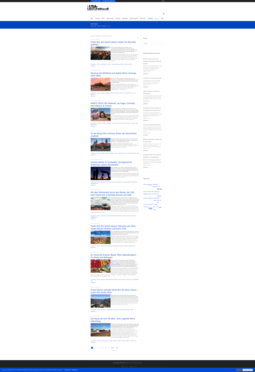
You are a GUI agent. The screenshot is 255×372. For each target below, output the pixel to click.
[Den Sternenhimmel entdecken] (101, 173)
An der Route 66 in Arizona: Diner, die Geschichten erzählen (114, 134)
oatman (123, 340)
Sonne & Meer (125, 18)
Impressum (130, 362)
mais (131, 279)
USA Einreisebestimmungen (108, 1)
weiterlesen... (146, 73)
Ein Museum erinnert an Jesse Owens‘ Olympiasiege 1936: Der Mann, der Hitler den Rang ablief (152, 61)
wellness (103, 93)
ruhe (124, 93)
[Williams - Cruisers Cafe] (101, 144)
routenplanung (94, 217)
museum (159, 196)
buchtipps (109, 123)
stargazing (125, 182)
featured (93, 94)
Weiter (112, 347)
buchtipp (104, 123)
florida (159, 189)
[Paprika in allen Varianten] (101, 266)
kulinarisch (116, 279)
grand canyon (104, 64)
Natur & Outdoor (110, 18)
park (158, 202)
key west (149, 193)
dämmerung (134, 182)
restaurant (120, 153)
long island (154, 193)
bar (126, 153)
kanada (145, 194)
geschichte (112, 153)
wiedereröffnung (115, 64)
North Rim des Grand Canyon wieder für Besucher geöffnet (113, 43)
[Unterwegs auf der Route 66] (101, 329)
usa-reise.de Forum (96, 1)
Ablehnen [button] (239, 369)
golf (107, 182)
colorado (124, 123)
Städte (103, 18)
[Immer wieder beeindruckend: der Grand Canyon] (101, 301)
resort (134, 93)
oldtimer (128, 340)
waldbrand (122, 309)
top (131, 64)
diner (116, 153)
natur (113, 93)
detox (121, 93)
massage (128, 93)
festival (158, 186)
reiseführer (99, 123)
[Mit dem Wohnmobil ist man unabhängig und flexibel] (101, 203)
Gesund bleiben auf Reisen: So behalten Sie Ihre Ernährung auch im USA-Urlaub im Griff (152, 109)
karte (96, 124)
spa (131, 93)
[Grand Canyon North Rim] (101, 53)
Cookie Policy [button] (67, 369)
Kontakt (126, 362)
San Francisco (151, 204)
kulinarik (111, 279)
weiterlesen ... (93, 65)
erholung (117, 93)
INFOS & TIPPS (142, 18)
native (124, 279)
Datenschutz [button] (74, 369)
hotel (152, 191)
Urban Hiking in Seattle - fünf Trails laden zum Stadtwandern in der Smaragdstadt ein (152, 156)
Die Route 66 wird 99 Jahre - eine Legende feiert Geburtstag (113, 319)
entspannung (108, 93)
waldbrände (127, 309)
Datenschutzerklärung (138, 362)
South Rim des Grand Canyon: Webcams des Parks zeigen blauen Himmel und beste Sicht (113, 227)
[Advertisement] (140, 6)
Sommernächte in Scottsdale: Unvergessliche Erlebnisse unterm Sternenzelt (111, 163)
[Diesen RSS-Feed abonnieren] (138, 37)
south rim (131, 245)
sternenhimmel (119, 182)
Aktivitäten (117, 18)
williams (119, 340)
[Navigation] (163, 13)
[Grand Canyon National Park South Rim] (101, 237)
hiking (149, 191)
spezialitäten (135, 279)
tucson (120, 279)
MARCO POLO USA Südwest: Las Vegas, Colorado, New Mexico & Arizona (113, 104)
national (145, 198)
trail (154, 207)
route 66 (103, 340)
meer (158, 193)
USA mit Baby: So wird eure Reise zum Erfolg (152, 78)
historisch (130, 153)
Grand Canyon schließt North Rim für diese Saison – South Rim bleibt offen (114, 291)
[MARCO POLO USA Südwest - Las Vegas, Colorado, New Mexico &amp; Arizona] (101, 114)
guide (121, 123)
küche (107, 279)
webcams (122, 245)
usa (160, 207)
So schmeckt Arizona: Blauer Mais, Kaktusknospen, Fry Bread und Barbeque (113, 256)
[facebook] (162, 1)
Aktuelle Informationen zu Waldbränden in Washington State (151, 92)
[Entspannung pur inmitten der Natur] (101, 84)
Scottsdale (103, 182)
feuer (132, 309)
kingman (115, 340)
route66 (103, 153)
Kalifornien (156, 191)
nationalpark (113, 215)
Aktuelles (97, 18)
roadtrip (107, 153)
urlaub (157, 206)
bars (124, 153)
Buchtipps (150, 18)
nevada (131, 215)
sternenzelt (93, 183)
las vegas (133, 123)
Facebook (126, 366)
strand (155, 204)
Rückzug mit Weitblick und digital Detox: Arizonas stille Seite (113, 74)
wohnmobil (103, 215)
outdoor (122, 64)
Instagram (134, 366)
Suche (162, 18)
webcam (126, 245)
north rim (109, 64)
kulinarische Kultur (115, 264)
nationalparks (119, 215)
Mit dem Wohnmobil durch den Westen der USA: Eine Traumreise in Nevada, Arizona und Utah (113, 193)
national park (127, 64)
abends (129, 182)
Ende (117, 347)
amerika (145, 184)
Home (92, 18)
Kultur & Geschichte (134, 18)
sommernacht (112, 182)
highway (134, 153)
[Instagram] (163, 1)
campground (155, 184)
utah (128, 215)
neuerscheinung (115, 123)
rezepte (127, 279)
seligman (111, 340)
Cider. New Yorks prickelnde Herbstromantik (152, 124)
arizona (98, 64)
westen (124, 215)
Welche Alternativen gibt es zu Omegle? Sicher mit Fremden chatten (152, 140)
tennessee (145, 206)
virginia (154, 209)
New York (159, 200)
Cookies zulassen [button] (248, 369)
